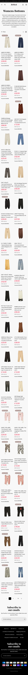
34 (18, 598)
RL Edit (22, 637)
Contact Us (21, 628)
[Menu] (1, 4)
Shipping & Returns (20, 631)
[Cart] (26, 4)
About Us (6, 628)
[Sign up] (24, 619)
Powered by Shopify (18, 668)
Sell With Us (13, 628)
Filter (4, 31)
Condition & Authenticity (8, 631)
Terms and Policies (14, 671)
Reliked (11, 668)
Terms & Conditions (9, 634)
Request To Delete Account (11, 637)
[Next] (21, 598)
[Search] (5, 4)
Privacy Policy (20, 634)
